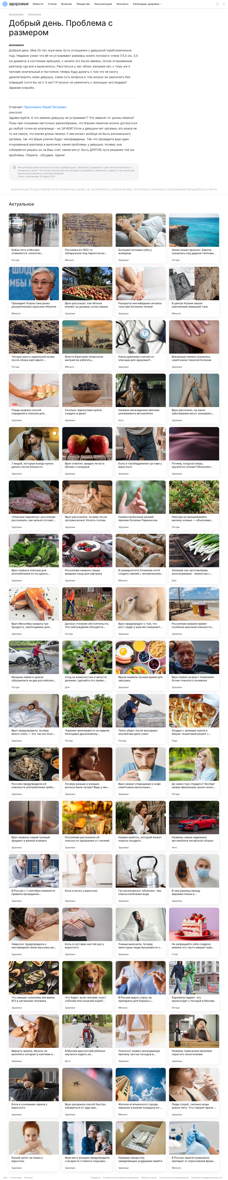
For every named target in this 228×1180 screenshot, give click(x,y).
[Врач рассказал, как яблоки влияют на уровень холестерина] (87, 292)
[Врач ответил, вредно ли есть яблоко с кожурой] (87, 452)
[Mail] (5, 4)
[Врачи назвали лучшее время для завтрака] (141, 666)
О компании (16, 1177)
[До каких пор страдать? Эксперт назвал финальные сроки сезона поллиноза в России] (194, 772)
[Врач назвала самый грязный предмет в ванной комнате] (34, 826)
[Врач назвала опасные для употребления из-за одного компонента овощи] (34, 559)
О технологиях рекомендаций (174, 1177)
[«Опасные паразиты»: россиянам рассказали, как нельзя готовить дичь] (34, 505)
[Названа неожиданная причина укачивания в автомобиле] (141, 399)
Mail (5, 1177)
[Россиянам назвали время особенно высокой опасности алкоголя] (194, 612)
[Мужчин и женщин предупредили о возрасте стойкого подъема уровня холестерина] (87, 1146)
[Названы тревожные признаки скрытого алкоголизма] (194, 1039)
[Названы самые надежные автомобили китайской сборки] (194, 826)
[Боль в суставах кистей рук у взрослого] (87, 933)
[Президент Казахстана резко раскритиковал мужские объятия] (34, 292)
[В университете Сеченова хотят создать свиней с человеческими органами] (141, 559)
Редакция (95, 1177)
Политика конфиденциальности (206, 1177)
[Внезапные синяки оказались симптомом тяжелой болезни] (194, 345)
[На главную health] (18, 4)
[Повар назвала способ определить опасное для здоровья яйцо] (34, 399)
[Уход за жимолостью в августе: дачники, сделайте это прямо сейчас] (87, 666)
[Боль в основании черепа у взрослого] (34, 1093)
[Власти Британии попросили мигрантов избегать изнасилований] (87, 345)
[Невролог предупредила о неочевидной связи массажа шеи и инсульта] (34, 933)
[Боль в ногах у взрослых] (87, 879)
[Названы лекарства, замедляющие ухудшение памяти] (141, 1146)
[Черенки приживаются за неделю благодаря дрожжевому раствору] (87, 719)
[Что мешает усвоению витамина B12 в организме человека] (34, 986)
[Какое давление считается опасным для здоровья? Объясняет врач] (141, 345)
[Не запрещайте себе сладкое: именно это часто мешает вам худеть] (194, 933)
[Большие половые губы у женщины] (141, 238)
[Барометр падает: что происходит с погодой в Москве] (194, 986)
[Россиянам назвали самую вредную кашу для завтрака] (87, 559)
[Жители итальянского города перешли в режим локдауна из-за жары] (141, 1093)
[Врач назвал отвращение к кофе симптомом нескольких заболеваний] (141, 772)
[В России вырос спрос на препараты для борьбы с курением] (141, 986)
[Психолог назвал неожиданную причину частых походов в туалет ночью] (141, 1039)
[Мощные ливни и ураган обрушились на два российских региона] (34, 666)
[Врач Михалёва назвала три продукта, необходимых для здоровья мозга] (34, 612)
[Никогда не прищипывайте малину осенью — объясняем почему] (194, 505)
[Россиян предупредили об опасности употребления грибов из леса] (34, 772)
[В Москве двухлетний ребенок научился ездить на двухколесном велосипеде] (87, 1039)
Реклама (28, 1177)
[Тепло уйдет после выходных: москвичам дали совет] (141, 719)
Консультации (16, 14)
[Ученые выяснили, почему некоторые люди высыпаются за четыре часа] (141, 933)
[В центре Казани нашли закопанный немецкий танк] (194, 292)
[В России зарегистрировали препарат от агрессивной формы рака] (194, 1146)
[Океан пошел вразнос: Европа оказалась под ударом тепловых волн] (194, 238)
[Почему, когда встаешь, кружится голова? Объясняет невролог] (194, 452)
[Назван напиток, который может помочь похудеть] (141, 826)
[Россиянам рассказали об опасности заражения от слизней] (87, 826)
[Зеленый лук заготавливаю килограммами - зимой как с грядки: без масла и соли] (194, 559)
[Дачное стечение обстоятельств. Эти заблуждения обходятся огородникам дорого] (87, 612)
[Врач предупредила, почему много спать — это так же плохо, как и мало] (34, 719)
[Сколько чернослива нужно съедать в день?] (87, 399)
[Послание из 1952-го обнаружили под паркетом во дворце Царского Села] (87, 238)
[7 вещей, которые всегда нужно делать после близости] (34, 452)
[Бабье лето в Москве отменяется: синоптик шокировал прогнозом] (34, 238)
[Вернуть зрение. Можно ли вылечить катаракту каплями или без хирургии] (34, 1039)
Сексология (34, 14)
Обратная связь (149, 1177)
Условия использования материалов (121, 1177)
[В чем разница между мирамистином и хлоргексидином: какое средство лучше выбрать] (194, 879)
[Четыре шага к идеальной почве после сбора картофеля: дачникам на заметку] (34, 345)
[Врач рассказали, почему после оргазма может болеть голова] (87, 505)
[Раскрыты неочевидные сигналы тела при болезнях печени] (141, 292)
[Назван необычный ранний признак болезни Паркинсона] (141, 505)
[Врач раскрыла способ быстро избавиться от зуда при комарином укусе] (87, 1093)
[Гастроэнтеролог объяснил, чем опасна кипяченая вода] (141, 879)
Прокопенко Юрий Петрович (45, 107)
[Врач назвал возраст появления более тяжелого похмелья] (194, 666)
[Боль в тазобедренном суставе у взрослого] (141, 452)
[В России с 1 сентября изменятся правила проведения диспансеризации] (34, 879)
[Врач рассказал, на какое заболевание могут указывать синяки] (194, 399)
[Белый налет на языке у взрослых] (34, 1146)
